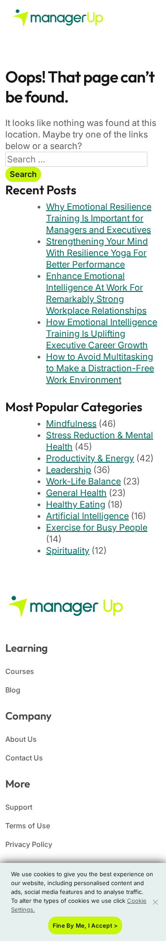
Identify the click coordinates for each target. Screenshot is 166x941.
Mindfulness (71, 423)
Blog (12, 689)
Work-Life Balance (83, 481)
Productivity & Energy (90, 458)
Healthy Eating (75, 504)
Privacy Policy (28, 844)
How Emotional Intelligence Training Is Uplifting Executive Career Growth (101, 333)
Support (18, 807)
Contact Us (24, 757)
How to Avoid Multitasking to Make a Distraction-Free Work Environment (100, 368)
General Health (76, 493)
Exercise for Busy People (96, 527)
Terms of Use (27, 825)
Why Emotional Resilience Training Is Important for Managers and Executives (98, 218)
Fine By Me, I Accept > (85, 925)
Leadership (68, 470)
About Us (21, 739)
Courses (19, 671)
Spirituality (67, 550)
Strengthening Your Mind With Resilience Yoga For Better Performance (97, 253)
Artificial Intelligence (87, 516)
